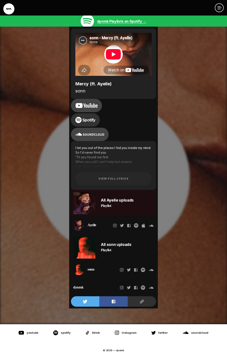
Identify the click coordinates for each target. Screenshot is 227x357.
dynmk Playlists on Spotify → (121, 21)
